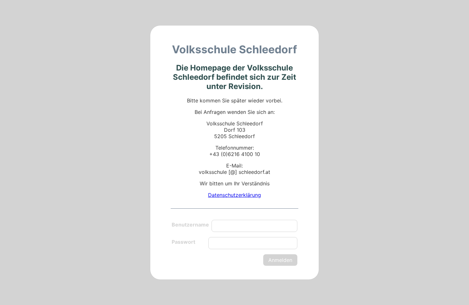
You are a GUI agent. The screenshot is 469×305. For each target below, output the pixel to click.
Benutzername (190, 224)
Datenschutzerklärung (234, 195)
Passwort (183, 242)
